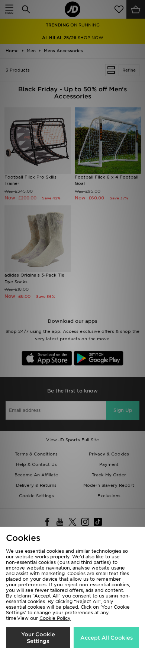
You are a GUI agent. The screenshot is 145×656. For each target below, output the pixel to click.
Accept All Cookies (106, 638)
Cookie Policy (55, 618)
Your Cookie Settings (38, 637)
